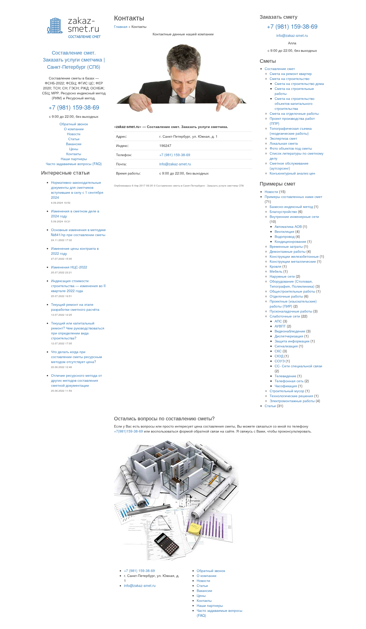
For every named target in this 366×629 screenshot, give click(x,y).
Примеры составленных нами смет (293, 196)
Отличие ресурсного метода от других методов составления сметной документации (76, 380)
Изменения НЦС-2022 (69, 266)
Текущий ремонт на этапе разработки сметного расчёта (75, 307)
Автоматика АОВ (288, 226)
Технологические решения (291, 395)
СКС (278, 350)
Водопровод (285, 236)
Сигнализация (286, 345)
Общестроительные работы (292, 291)
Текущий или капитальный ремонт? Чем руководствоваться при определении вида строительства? (77, 330)
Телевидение (285, 375)
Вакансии (73, 143)
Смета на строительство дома (299, 83)
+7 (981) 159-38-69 (74, 107)
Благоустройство (283, 211)
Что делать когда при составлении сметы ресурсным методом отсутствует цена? (76, 356)
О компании (74, 128)
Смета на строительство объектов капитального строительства (294, 103)
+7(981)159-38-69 (128, 431)
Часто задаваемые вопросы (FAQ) (74, 163)
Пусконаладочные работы (291, 311)
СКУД (279, 355)
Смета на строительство (289, 78)
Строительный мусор (287, 390)
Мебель (276, 271)
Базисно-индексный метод (291, 206)
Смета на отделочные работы (294, 113)
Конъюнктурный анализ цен (292, 173)
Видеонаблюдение (290, 330)
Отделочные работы (286, 296)
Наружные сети (282, 276)
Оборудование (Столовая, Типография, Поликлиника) (292, 284)
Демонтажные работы (287, 251)
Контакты (73, 153)
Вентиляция (284, 231)
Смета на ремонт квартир (291, 73)
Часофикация (286, 385)
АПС (278, 320)
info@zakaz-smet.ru (175, 163)
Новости (73, 133)
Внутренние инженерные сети (294, 216)
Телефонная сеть (289, 380)
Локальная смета (284, 143)
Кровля (275, 266)
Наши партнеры (74, 158)
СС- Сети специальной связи (298, 365)
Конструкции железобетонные (294, 256)
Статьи (73, 138)
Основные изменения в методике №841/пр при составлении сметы (78, 232)
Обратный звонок (74, 123)
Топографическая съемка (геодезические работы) (291, 131)
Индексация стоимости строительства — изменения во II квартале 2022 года (78, 285)
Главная (120, 26)
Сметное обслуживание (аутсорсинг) (289, 166)
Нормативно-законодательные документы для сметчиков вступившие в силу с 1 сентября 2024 (77, 190)
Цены (73, 148)
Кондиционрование (290, 241)
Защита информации (292, 340)
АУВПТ (280, 325)
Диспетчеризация (289, 335)
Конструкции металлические (293, 261)
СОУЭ (280, 360)
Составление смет (280, 68)
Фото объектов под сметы (291, 148)
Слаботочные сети (285, 316)
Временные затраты (286, 246)
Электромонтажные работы (292, 400)
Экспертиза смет (283, 138)
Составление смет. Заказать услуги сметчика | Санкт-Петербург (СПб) (74, 59)
